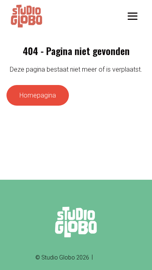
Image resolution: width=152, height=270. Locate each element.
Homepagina (37, 95)
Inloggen (106, 257)
